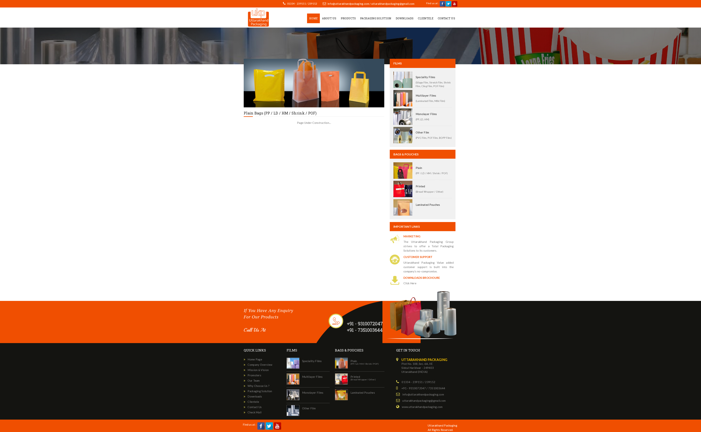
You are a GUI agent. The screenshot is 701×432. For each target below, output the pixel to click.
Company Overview (260, 364)
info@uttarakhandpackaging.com (348, 3)
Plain (419, 167)
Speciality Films (425, 77)
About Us (329, 18)
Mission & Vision (258, 370)
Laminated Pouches (428, 204)
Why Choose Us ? (258, 385)
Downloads (405, 18)
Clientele (425, 18)
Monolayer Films (426, 114)
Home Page (255, 359)
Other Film (422, 132)
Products (348, 18)
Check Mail (254, 412)
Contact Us (446, 18)
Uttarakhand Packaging (442, 425)
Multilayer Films (426, 95)
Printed (420, 186)
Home (313, 18)
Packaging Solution (375, 18)
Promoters (254, 375)
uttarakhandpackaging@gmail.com (393, 3)
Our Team (254, 380)
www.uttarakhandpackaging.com (422, 406)
